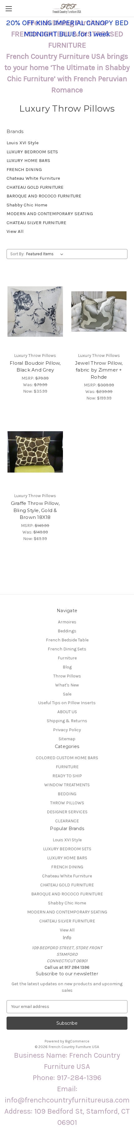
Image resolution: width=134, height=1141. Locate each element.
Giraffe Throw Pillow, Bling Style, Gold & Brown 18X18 (35, 510)
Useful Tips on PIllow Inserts (67, 702)
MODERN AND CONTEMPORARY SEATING (50, 213)
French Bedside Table (67, 640)
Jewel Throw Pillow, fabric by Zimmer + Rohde (99, 370)
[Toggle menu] (8, 8)
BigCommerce (77, 1041)
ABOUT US (67, 711)
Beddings (67, 631)
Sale (67, 694)
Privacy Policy (67, 729)
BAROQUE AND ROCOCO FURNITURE (44, 196)
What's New (67, 685)
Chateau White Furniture (33, 178)
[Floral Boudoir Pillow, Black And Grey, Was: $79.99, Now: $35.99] (35, 311)
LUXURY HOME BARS (28, 160)
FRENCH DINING (24, 169)
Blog (67, 667)
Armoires (67, 622)
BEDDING (67, 794)
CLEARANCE (67, 821)
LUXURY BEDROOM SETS (32, 152)
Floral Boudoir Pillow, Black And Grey (35, 366)
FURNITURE (67, 766)
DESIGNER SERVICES (67, 812)
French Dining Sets (67, 649)
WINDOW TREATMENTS (67, 785)
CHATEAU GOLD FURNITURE (35, 187)
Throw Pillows (67, 676)
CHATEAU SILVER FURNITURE (36, 222)
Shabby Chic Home (27, 205)
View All (15, 231)
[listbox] (46, 254)
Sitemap (67, 738)
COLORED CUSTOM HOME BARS (67, 757)
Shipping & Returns (67, 720)
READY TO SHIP (67, 775)
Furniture (67, 658)
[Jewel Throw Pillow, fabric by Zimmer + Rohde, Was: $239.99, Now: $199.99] (99, 311)
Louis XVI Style (23, 143)
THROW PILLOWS (67, 803)
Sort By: (17, 254)
